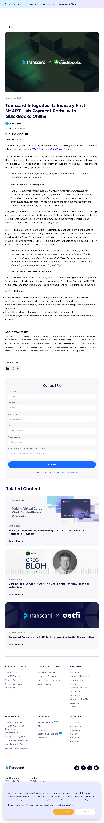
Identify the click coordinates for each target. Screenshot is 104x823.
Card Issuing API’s (13, 744)
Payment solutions (49, 667)
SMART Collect (12, 680)
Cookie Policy (82, 800)
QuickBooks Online (60, 149)
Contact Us (75, 738)
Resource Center (46, 723)
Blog (10, 27)
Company (75, 717)
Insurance (74, 673)
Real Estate (75, 692)
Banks (73, 684)
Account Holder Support (16, 748)
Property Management (80, 676)
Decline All (85, 812)
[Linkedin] (76, 767)
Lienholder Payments (47, 676)
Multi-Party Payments (48, 673)
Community (75, 726)
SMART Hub (38, 149)
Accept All (63, 812)
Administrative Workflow (16, 741)
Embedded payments (17, 667)
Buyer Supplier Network (49, 680)
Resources (44, 717)
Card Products (44, 684)
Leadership (75, 730)
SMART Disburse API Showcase (15, 727)
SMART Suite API (13, 723)
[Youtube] (96, 767)
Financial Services (78, 688)
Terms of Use (58, 472)
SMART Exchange (13, 684)
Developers (12, 717)
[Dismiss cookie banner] (95, 788)
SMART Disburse (13, 676)
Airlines (73, 707)
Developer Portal (13, 733)
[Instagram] (83, 767)
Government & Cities (80, 699)
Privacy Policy (73, 472)
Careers (73, 734)
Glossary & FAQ (45, 738)
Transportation (77, 680)
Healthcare (75, 695)
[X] (89, 767)
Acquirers (74, 703)
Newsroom (43, 730)
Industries (76, 667)
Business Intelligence (15, 737)
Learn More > (71, 4)
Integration (10, 688)
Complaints (75, 742)
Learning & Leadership (48, 734)
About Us (74, 723)
